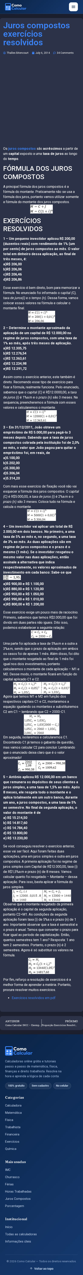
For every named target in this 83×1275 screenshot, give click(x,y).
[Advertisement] (41, 102)
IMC (7, 1170)
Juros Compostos (18, 1199)
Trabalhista (12, 1127)
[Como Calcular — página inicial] (15, 6)
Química (10, 1149)
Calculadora (13, 1105)
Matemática (13, 1113)
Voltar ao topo (43, 1268)
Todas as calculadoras (21, 1234)
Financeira (12, 1134)
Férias (9, 1184)
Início (9, 1227)
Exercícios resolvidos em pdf (34, 998)
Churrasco (12, 1177)
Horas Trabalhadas (18, 1191)
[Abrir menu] (73, 6)
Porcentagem (14, 1206)
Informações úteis (18, 1241)
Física (9, 1120)
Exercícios (12, 1142)
